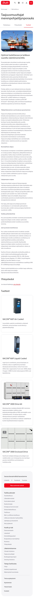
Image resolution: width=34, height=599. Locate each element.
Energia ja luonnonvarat (11, 507)
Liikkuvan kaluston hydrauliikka (13, 518)
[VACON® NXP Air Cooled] (17, 305)
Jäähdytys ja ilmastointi (11, 521)
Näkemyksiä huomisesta (11, 572)
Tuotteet (28, 25)
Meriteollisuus (15, 9)
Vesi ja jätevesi (8, 523)
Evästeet (6, 591)
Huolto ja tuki (8, 528)
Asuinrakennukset (9, 501)
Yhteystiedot (18, 25)
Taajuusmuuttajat (9, 554)
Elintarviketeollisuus (10, 509)
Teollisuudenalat (9, 493)
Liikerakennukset (9, 498)
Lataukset (7, 533)
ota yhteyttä (16, 284)
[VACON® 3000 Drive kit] (17, 390)
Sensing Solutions (9, 559)
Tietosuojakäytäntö (10, 578)
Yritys (5, 566)
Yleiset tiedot (8, 587)
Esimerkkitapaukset (10, 536)
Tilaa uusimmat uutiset (17, 485)
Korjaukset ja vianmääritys (11, 539)
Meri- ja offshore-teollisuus (12, 515)
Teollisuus (7, 512)
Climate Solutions (9, 551)
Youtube (24, 480)
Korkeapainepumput (10, 557)
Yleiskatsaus (6, 25)
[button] (23, 3)
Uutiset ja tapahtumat (10, 569)
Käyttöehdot (8, 582)
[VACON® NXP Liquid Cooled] (17, 345)
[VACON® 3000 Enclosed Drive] (17, 438)
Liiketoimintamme (10, 548)
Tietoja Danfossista (10, 564)
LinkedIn (6, 480)
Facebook (17, 480)
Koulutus (6, 541)
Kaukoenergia (8, 504)
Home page (4, 9)
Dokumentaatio (8, 530)
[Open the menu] (31, 3)
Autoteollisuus (8, 495)
